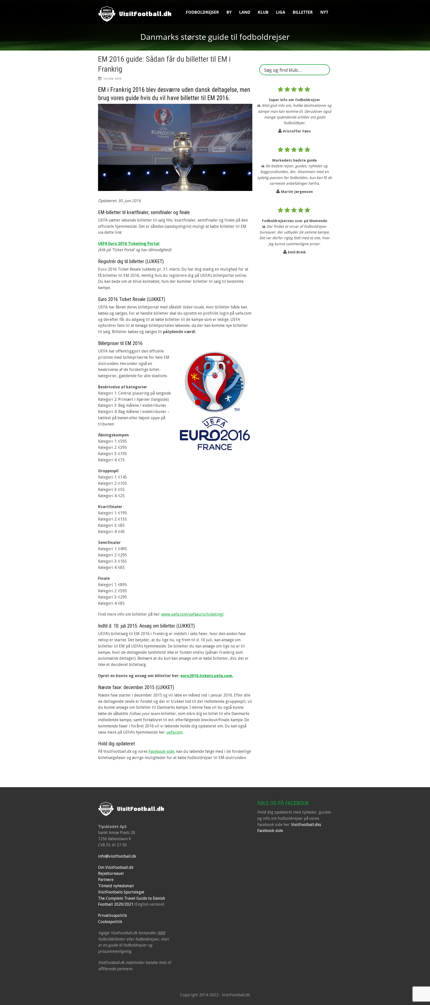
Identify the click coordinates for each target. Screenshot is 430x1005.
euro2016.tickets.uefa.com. (206, 675)
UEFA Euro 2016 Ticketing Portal (129, 243)
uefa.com (174, 732)
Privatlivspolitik (112, 915)
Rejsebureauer (111, 873)
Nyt (324, 12)
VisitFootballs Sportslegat (121, 892)
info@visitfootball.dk (117, 856)
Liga (280, 12)
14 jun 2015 (112, 78)
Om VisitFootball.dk (115, 867)
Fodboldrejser (202, 12)
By (229, 12)
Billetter (303, 12)
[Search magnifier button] (324, 69)
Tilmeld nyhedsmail (116, 886)
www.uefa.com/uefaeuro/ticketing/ (192, 614)
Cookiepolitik (110, 921)
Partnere (105, 879)
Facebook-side (161, 751)
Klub (263, 12)
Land (244, 12)
